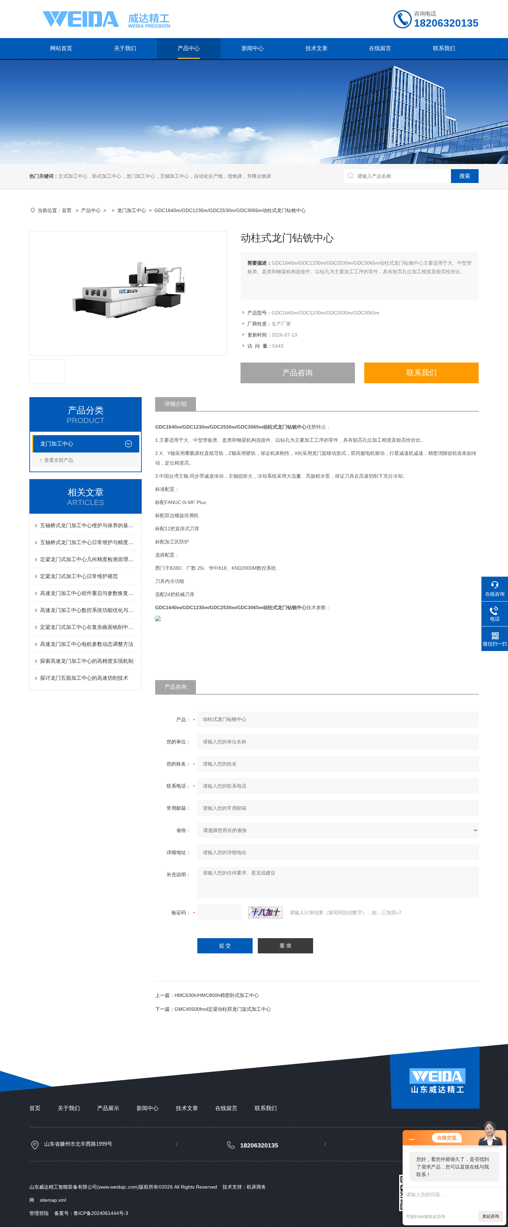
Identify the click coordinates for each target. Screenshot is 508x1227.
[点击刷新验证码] (265, 912)
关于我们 (125, 48)
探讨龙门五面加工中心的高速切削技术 (84, 678)
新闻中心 (253, 48)
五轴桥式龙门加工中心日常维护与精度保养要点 (89, 542)
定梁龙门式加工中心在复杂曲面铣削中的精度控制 (89, 627)
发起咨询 (490, 1216)
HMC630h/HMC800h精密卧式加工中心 (217, 995)
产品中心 (189, 48)
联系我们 (444, 48)
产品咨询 (297, 372)
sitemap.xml (53, 1200)
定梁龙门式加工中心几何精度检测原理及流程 (89, 559)
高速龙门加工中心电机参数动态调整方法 (86, 644)
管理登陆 (39, 1213)
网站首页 (61, 48)
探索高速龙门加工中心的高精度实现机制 (86, 661)
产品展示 (108, 1108)
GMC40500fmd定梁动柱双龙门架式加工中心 (223, 1009)
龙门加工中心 (131, 210)
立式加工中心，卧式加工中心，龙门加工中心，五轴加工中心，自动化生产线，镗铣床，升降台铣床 (164, 176)
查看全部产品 (58, 460)
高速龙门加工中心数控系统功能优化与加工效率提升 (89, 610)
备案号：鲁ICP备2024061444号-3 (91, 1213)
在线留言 (380, 48)
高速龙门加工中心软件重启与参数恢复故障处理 (89, 593)
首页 (67, 210)
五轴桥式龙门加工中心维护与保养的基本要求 (89, 525)
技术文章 (316, 48)
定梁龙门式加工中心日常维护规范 (79, 576)
